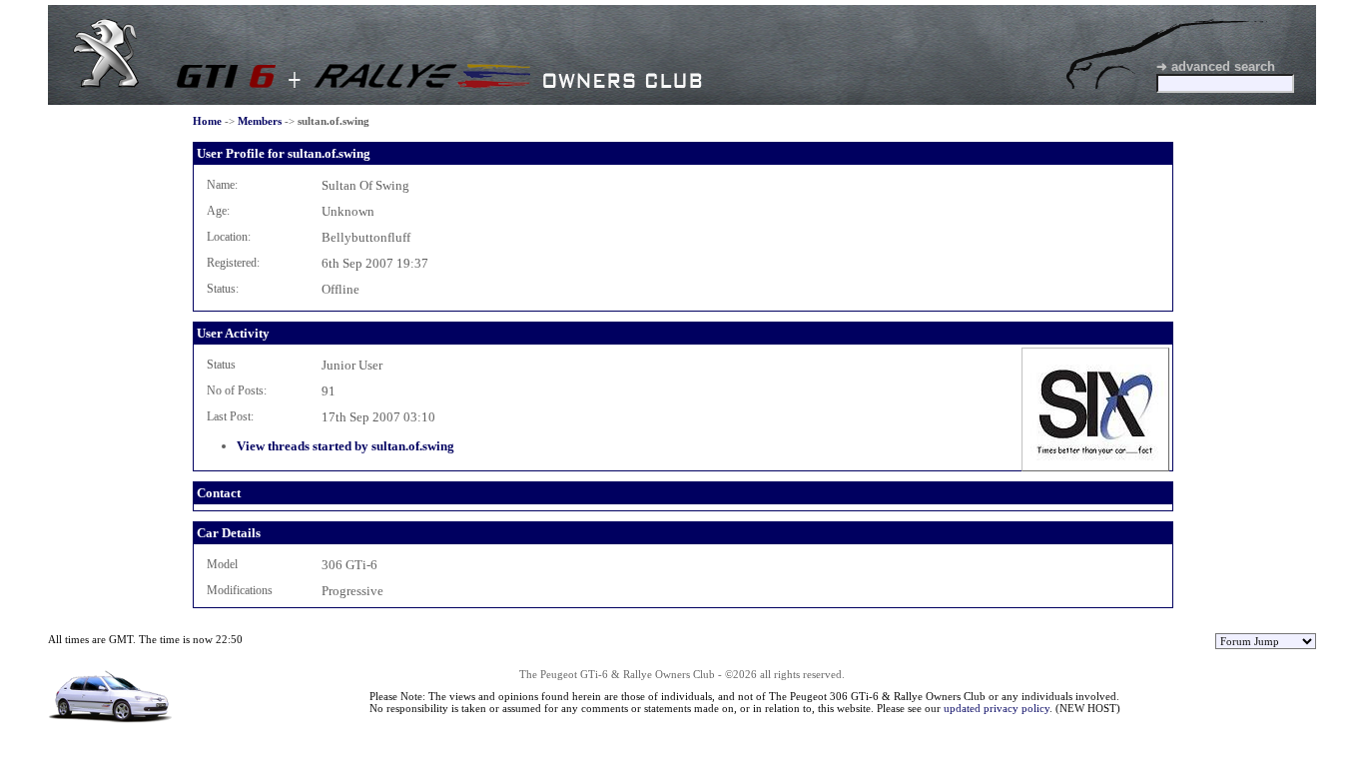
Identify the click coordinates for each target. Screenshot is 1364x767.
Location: (229, 237)
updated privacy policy (996, 708)
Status (221, 365)
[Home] (106, 83)
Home (207, 121)
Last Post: (230, 416)
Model (222, 564)
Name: (222, 185)
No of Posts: (237, 390)
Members (260, 121)
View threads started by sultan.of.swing (345, 445)
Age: (218, 211)
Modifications (240, 590)
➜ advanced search (1215, 66)
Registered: (233, 263)
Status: (223, 289)
